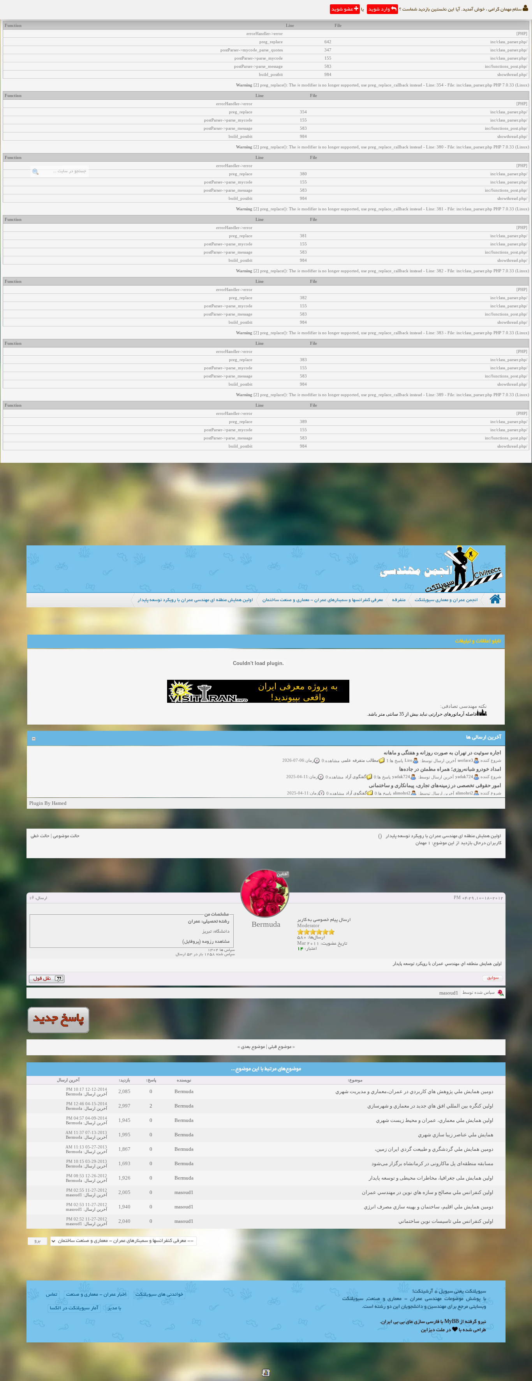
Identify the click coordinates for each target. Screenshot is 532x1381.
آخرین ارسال (96, 1094)
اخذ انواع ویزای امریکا (478, 794)
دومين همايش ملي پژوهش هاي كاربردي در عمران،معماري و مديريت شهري (414, 1091)
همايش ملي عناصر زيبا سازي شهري (455, 1135)
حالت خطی (40, 836)
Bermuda (184, 1091)
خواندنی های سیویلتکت (159, 1295)
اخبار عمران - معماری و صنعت (96, 1295)
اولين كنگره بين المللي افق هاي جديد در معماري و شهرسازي (430, 1106)
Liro (409, 752)
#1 (31, 898)
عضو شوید (342, 9)
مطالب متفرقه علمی (360, 752)
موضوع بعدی (253, 1046)
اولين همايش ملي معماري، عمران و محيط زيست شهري (434, 1120)
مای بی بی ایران (397, 1322)
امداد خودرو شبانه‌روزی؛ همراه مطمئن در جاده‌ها (451, 761)
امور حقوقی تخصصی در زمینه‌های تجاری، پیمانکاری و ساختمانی (435, 778)
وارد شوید (379, 9)
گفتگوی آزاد (355, 768)
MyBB (451, 1322)
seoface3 (466, 752)
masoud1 (448, 993)
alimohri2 (465, 785)
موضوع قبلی (279, 1046)
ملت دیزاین (433, 1330)
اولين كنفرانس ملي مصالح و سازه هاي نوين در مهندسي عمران (427, 1192)
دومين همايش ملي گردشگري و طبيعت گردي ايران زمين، (434, 1149)
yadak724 (465, 768)
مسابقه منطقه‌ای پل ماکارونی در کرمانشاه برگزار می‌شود (432, 1163)
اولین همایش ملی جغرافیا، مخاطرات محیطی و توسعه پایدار (431, 1178)
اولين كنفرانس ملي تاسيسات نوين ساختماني (445, 1221)
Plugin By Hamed (48, 803)
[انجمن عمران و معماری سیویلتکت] (441, 590)
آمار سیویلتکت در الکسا (74, 1308)
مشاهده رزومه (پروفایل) (205, 941)
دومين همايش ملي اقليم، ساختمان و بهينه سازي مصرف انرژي (428, 1207)
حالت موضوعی (66, 836)
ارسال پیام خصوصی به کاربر (324, 919)
